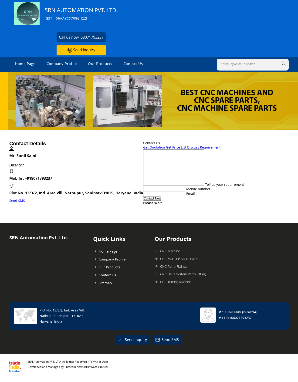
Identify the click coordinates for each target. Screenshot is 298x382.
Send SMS (17, 200)
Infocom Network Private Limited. (86, 367)
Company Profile (62, 63)
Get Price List (176, 147)
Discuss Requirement (203, 147)
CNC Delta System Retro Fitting (183, 274)
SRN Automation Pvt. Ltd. (81, 13)
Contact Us (133, 63)
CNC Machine (170, 251)
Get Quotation (154, 147)
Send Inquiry (83, 49)
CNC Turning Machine (176, 282)
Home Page (25, 63)
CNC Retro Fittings (173, 266)
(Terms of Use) (98, 362)
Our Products (100, 63)
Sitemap (105, 283)
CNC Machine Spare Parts (179, 259)
